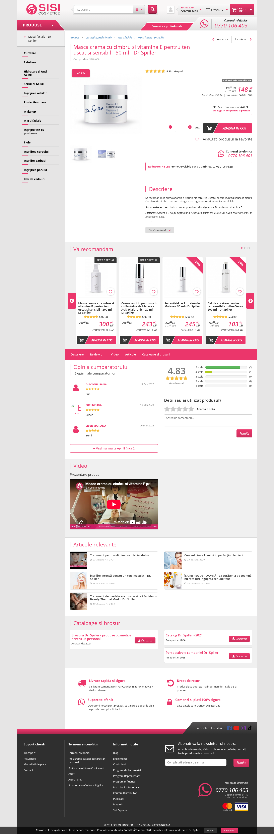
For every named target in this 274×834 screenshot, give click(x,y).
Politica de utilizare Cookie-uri (86, 768)
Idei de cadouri (34, 179)
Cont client (119, 764)
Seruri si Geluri (34, 84)
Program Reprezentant (126, 776)
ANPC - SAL (75, 779)
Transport (30, 753)
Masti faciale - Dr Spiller (39, 38)
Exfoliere (30, 62)
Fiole (27, 142)
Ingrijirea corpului (36, 151)
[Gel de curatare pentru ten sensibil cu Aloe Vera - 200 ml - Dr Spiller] (226, 300)
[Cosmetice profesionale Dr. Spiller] (43, 9)
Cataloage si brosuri (156, 354)
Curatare (30, 53)
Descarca (146, 640)
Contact (28, 770)
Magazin (118, 804)
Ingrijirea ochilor (35, 93)
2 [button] (245, 248)
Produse (74, 37)
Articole (130, 354)
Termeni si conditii (79, 753)
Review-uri (97, 354)
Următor (241, 39)
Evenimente (120, 758)
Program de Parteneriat (127, 770)
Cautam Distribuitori (125, 793)
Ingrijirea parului (35, 170)
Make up (30, 111)
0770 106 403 (231, 790)
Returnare (30, 758)
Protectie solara (35, 102)
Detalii (210, 830)
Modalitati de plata (35, 764)
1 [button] (242, 248)
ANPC (71, 774)
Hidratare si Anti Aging (35, 73)
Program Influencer (124, 781)
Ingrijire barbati (35, 161)
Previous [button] (72, 301)
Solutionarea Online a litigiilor (85, 785)
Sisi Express (120, 810)
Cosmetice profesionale (167, 26)
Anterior (222, 39)
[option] (96, 300)
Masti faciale (32, 120)
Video (115, 354)
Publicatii (118, 799)
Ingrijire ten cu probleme (34, 131)
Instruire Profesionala (126, 787)
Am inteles (229, 830)
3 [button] (249, 248)
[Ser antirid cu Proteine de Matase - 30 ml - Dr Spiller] (182, 300)
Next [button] (250, 301)
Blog (115, 753)
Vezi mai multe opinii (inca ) (115, 448)
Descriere (77, 354)
